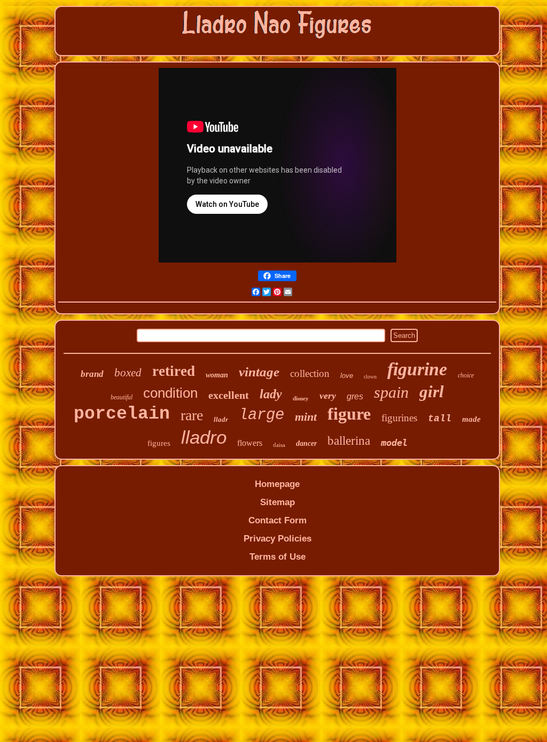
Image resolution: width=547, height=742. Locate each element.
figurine (417, 369)
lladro (203, 437)
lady (271, 394)
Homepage (277, 484)
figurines (399, 417)
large (261, 415)
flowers (249, 442)
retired (173, 371)
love (346, 376)
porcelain (122, 414)
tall (439, 418)
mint (306, 416)
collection (310, 373)
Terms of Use (277, 557)
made (471, 419)
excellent (228, 395)
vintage (259, 372)
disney (301, 398)
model (394, 442)
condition (170, 393)
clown (370, 377)
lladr (221, 419)
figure (349, 413)
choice (466, 375)
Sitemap (277, 502)
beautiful (121, 397)
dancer (306, 443)
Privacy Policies (277, 539)
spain (391, 392)
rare (192, 415)
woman (217, 375)
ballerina (348, 440)
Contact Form (277, 520)
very (327, 395)
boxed (128, 372)
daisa (279, 445)
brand (92, 374)
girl (431, 391)
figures (158, 443)
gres (355, 396)
